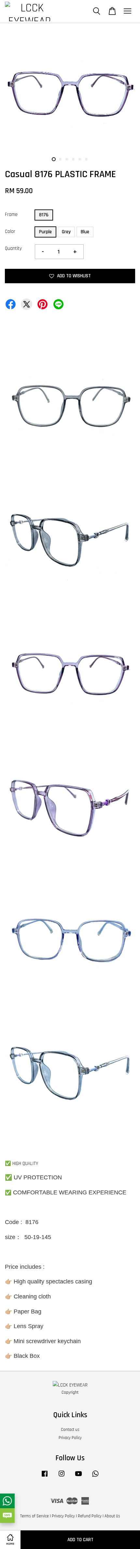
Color (10, 231)
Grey (66, 232)
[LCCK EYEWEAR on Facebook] (44, 1477)
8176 (44, 215)
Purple (45, 232)
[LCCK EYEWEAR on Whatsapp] (95, 1477)
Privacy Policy (70, 1437)
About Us (112, 1516)
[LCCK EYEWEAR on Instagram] (61, 1477)
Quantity (13, 248)
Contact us (70, 1429)
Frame (11, 214)
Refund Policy (90, 1516)
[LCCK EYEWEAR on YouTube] (78, 1477)
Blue (85, 232)
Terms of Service (34, 1516)
